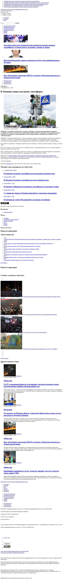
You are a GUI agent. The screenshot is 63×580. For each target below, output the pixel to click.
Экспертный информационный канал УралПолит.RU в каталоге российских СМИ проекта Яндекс (15, 552)
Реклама (6, 19)
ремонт (5, 223)
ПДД (5, 222)
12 (24, 332)
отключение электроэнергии (11, 219)
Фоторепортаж (7, 83)
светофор (6, 218)
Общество (18, 376)
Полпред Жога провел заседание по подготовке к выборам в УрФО (21, 249)
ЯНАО (5, 32)
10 (24, 349)
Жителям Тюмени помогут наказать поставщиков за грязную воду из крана (23, 257)
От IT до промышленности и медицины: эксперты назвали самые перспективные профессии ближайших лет (31, 385)
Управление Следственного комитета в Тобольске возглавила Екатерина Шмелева (25, 254)
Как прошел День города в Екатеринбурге (36, 332)
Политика (18, 405)
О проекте (6, 17)
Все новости (4, 262)
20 (24, 296)
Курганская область (9, 28)
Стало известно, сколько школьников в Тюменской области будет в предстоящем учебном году (28, 243)
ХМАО (5, 31)
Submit (17, 23)
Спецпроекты (7, 82)
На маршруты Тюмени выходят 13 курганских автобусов (19, 260)
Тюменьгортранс (8, 212)
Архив (5, 488)
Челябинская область (9, 27)
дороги (5, 225)
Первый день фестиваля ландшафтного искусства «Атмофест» (41, 349)
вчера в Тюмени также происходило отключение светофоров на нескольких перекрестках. (32, 155)
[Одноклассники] (4, 203)
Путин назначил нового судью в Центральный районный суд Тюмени (22, 246)
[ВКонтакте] (1, 203)
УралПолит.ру (9, 163)
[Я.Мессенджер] (6, 203)
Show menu (3, 86)
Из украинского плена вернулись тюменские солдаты (18, 251)
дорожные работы (8, 221)
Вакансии (6, 491)
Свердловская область (9, 26)
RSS (5, 20)
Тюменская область (9, 30)
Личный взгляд (8, 80)
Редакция (6, 490)
